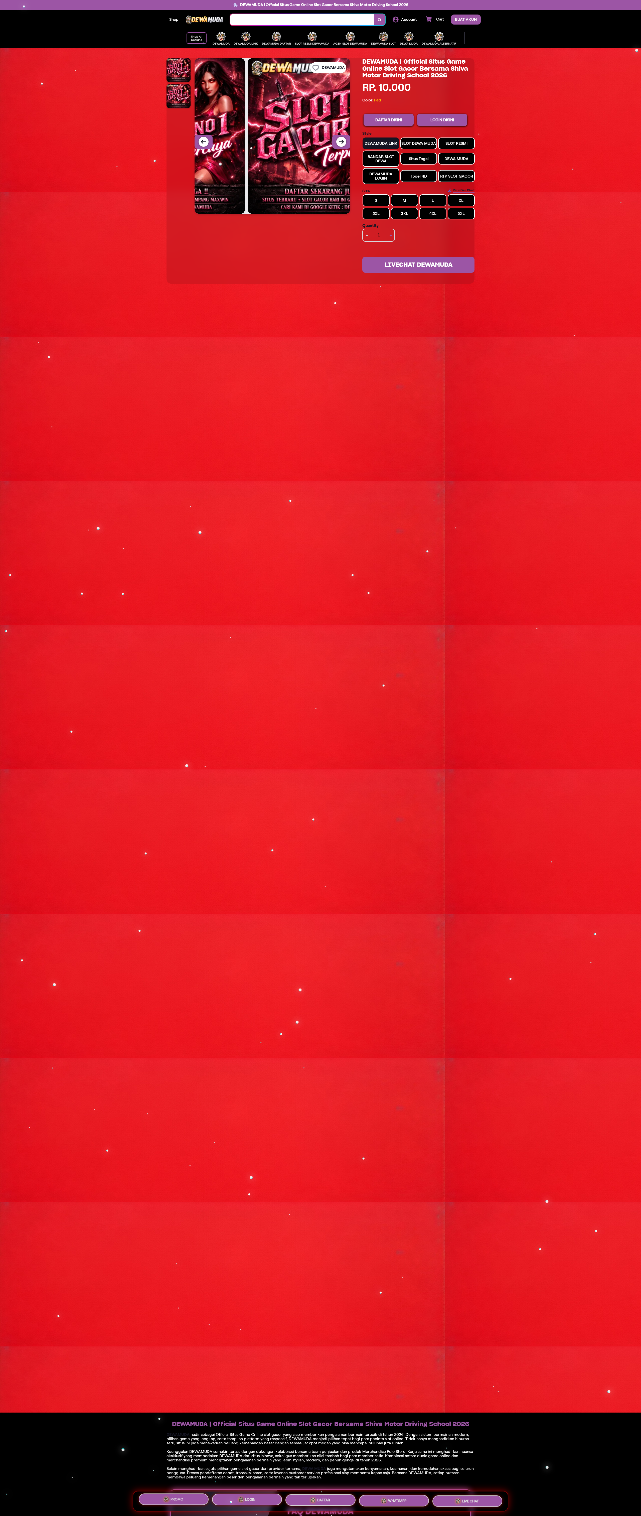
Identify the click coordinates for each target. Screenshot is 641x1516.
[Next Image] (341, 142)
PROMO (177, 1500)
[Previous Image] (204, 142)
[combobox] (302, 19)
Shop (174, 19)
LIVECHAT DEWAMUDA (418, 264)
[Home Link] (204, 19)
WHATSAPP (397, 1499)
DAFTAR (323, 1499)
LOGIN (250, 1499)
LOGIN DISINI (442, 120)
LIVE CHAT (470, 1500)
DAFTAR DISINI (388, 120)
